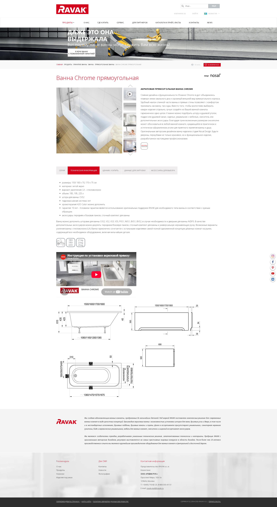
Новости (102, 470)
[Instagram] (272, 256)
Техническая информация (84, 170)
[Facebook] (272, 261)
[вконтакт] (272, 279)
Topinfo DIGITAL (215, 501)
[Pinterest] (272, 267)
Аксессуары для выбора (163, 170)
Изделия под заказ (64, 477)
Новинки (60, 474)
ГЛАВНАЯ (59, 64)
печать (197, 65)
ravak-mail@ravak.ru (155, 488)
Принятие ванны (80, 64)
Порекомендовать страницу (68, 501)
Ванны (91, 64)
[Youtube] (272, 273)
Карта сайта (86, 501)
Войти (195, 14)
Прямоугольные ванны (104, 64)
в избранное (213, 65)
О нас (58, 466)
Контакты (102, 466)
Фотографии (104, 474)
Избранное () (180, 14)
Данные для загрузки (134, 170)
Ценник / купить (111, 170)
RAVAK (72, 9)
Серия (62, 170)
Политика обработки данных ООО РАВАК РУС (111, 501)
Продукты (68, 64)
